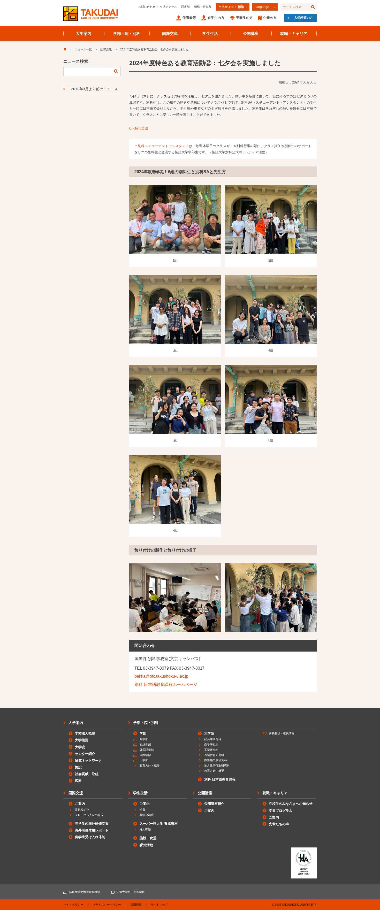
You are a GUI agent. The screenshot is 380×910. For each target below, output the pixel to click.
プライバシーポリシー (107, 904)
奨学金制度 (147, 814)
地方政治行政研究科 (217, 765)
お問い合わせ (146, 6)
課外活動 (146, 845)
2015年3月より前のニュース (94, 89)
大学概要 (81, 740)
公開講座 (251, 33)
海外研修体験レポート (92, 830)
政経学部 (145, 744)
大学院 (209, 733)
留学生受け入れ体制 (90, 837)
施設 (78, 767)
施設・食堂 (148, 838)
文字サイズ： (231, 7)
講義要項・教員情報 (281, 733)
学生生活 (210, 33)
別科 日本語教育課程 (219, 779)
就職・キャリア (293, 33)
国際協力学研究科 (215, 760)
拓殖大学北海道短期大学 (84, 891)
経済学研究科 (212, 739)
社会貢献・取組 (86, 774)
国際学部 (145, 754)
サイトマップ (159, 904)
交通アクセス (168, 6)
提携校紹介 (82, 809)
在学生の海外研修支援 (92, 823)
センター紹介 (85, 754)
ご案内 (80, 804)
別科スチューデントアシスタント (163, 146)
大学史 (80, 747)
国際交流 (170, 33)
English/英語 (138, 128)
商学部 (144, 739)
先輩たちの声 (279, 824)
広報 (78, 781)
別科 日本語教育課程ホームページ (165, 684)
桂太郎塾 (145, 829)
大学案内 (83, 33)
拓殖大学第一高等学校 (130, 891)
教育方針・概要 (149, 765)
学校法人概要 (85, 733)
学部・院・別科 (126, 33)
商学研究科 (211, 744)
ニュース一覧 (83, 49)
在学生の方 (216, 18)
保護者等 (189, 18)
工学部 (144, 760)
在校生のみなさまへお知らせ (291, 804)
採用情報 (136, 904)
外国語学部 (147, 749)
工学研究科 (211, 749)
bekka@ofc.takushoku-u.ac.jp (161, 676)
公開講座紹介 (214, 804)
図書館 (185, 6)
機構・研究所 (202, 6)
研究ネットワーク (88, 760)
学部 (143, 733)
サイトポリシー (73, 904)
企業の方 (270, 18)
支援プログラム (280, 811)
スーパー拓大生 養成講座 (159, 823)
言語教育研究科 (214, 754)
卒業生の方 (244, 18)
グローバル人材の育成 (89, 814)
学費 (142, 809)
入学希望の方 (303, 18)
